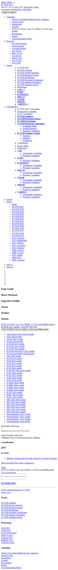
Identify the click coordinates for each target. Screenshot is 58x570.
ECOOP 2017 (7, 327)
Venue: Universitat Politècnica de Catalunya (30, 19)
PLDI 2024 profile (14, 392)
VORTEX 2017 (8, 542)
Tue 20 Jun (16, 56)
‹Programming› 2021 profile (18, 417)
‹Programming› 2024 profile (18, 421)
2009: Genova (18, 250)
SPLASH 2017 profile (16, 402)
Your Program (18, 46)
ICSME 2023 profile (15, 383)
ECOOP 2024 (18, 214)
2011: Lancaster (18, 245)
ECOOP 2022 (18, 219)
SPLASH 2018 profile (16, 404)
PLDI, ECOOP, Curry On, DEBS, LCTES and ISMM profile (25, 330)
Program (10, 41)
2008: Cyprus (17, 253)
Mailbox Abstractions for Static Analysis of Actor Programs (31, 458)
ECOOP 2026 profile (15, 349)
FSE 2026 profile (13, 356)
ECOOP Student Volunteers (29, 82)
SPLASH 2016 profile (16, 400)
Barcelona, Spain (31, 7)
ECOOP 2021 (18, 221)
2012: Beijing (17, 243)
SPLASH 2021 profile (16, 412)
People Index (22, 146)
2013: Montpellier (19, 240)
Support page (6, 492)
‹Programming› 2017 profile (18, 414)
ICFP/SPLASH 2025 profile (18, 370)
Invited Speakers (30, 128)
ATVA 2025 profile (14, 339)
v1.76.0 (26, 490)
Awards (15, 26)
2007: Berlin (17, 255)
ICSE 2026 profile (14, 380)
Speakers (26, 136)
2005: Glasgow (18, 260)
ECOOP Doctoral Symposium (30, 80)
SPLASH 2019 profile (16, 407)
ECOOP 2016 (18, 233)
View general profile (8, 472)
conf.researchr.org (13, 490)
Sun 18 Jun (16, 51)
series (51, 324)
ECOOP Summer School (28, 85)
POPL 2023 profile (14, 397)
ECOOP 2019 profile (15, 344)
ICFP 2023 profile (14, 366)
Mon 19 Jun (17, 53)
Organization (12, 107)
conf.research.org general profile (20, 334)
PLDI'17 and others (23, 9)
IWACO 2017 (7, 535)
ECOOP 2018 (18, 228)
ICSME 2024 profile (15, 385)
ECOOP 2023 (18, 216)
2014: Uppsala (18, 238)
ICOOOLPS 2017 (9, 533)
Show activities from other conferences (17, 463)
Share (3, 467)
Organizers (27, 140)
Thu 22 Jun (17, 60)
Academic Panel (30, 126)
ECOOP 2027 (18, 206)
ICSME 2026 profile (15, 390)
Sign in (9, 264)
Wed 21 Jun (17, 58)
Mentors (26, 138)
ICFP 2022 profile (14, 363)
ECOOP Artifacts (24, 70)
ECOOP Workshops (26, 77)
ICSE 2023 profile (14, 375)
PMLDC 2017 (7, 540)
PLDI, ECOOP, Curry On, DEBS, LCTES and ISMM (24, 324)
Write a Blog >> (8, 2)
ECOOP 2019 (18, 226)
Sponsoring (17, 24)
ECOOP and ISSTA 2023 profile (20, 354)
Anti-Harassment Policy (22, 39)
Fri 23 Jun (16, 63)
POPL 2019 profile (14, 395)
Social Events (17, 22)
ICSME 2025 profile (15, 387)
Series (14, 204)
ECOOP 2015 (18, 236)
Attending (10, 17)
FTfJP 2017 (6, 530)
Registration (17, 34)
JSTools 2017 (7, 538)
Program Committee (31, 131)
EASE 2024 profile (14, 341)
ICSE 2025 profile (14, 378)
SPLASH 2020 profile (16, 409)
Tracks (9, 65)
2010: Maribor (18, 248)
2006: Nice (16, 257)
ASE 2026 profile (14, 337)
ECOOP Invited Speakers (28, 73)
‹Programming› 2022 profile (18, 419)
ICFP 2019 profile (14, 358)
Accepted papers (19, 48)
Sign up (9, 267)
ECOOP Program (19, 43)
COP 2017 (5, 528)
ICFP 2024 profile (14, 368)
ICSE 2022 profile (14, 373)
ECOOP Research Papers (28, 75)
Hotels (14, 36)
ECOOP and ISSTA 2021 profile (20, 351)
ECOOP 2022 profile (15, 346)
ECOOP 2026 (18, 209)
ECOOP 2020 (18, 223)
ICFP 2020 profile (14, 361)
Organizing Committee (27, 111)
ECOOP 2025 (18, 211)
